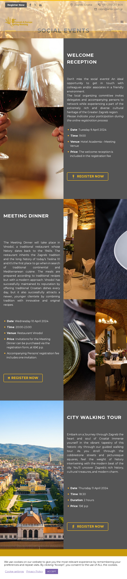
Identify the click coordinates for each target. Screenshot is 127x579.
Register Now (15, 4)
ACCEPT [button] (51, 571)
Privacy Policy (34, 571)
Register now (87, 176)
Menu (122, 21)
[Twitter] (35, 5)
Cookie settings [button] (14, 571)
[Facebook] (30, 5)
